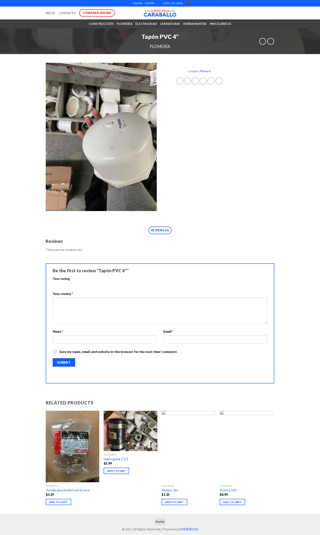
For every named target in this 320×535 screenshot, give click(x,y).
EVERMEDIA (189, 529)
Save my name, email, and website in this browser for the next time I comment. (118, 352)
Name (58, 331)
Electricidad (146, 24)
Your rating (61, 279)
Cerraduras (170, 24)
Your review (63, 294)
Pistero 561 (170, 490)
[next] (273, 461)
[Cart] (272, 13)
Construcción (101, 24)
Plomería (124, 24)
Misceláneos (220, 24)
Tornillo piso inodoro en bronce (68, 490)
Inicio (51, 13)
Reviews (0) (160, 230)
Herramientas (195, 24)
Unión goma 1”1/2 (116, 459)
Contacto (67, 13)
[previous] (46, 461)
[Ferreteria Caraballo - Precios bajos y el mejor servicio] (160, 13)
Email (168, 331)
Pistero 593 (228, 490)
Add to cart (58, 502)
